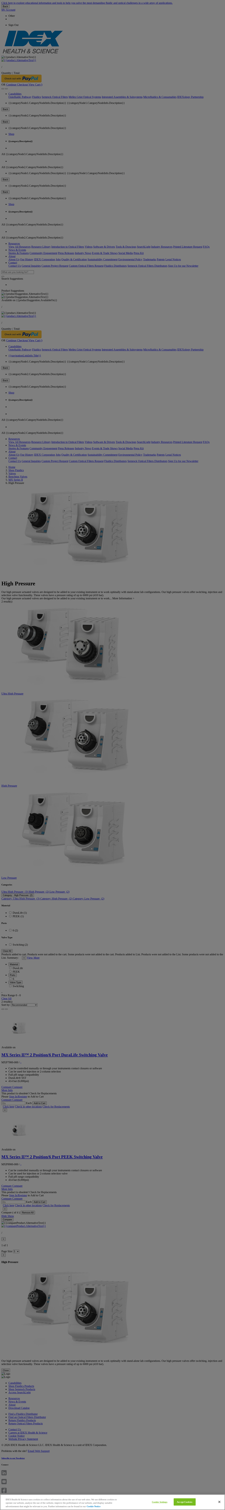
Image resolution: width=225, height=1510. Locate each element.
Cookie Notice (94, 1506)
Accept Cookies (184, 1501)
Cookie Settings (160, 1501)
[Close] (219, 1502)
